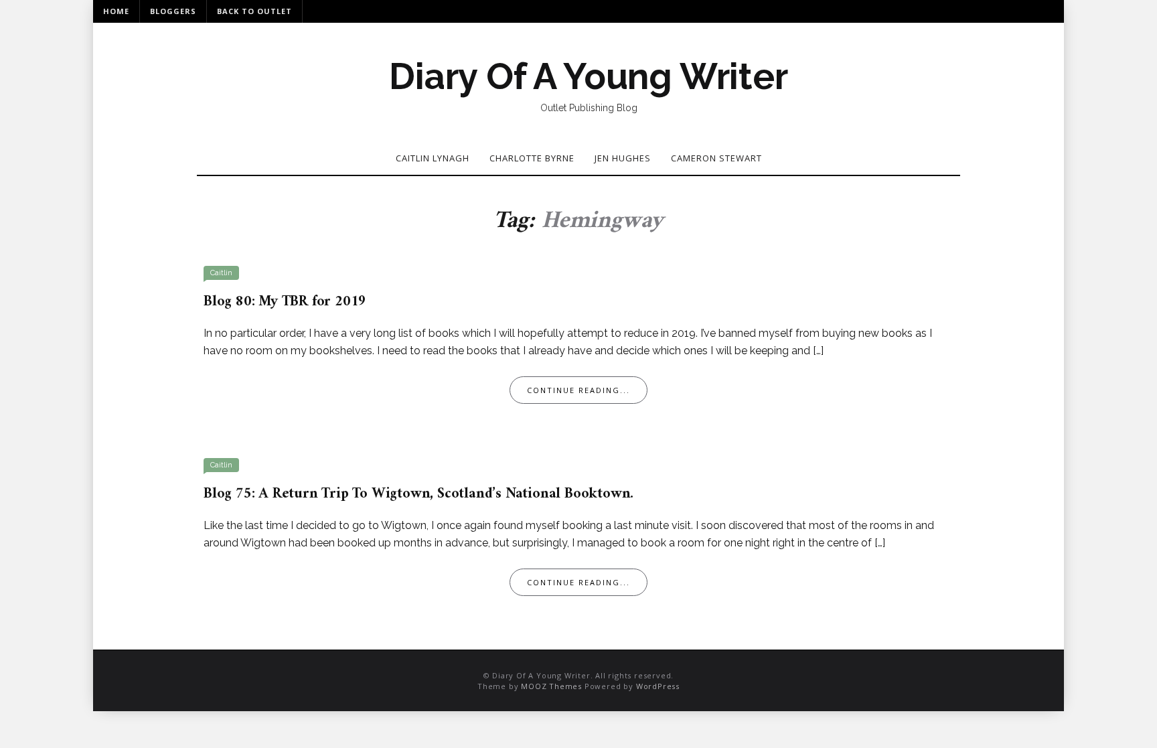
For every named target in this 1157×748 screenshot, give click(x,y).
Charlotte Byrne (531, 158)
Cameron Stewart (716, 158)
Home (116, 11)
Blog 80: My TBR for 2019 (285, 302)
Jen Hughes (623, 158)
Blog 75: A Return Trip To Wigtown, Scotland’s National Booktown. (418, 494)
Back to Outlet (254, 11)
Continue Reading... (578, 390)
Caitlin (221, 273)
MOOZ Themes (551, 686)
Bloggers (173, 11)
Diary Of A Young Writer (588, 76)
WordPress (658, 686)
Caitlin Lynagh (432, 158)
